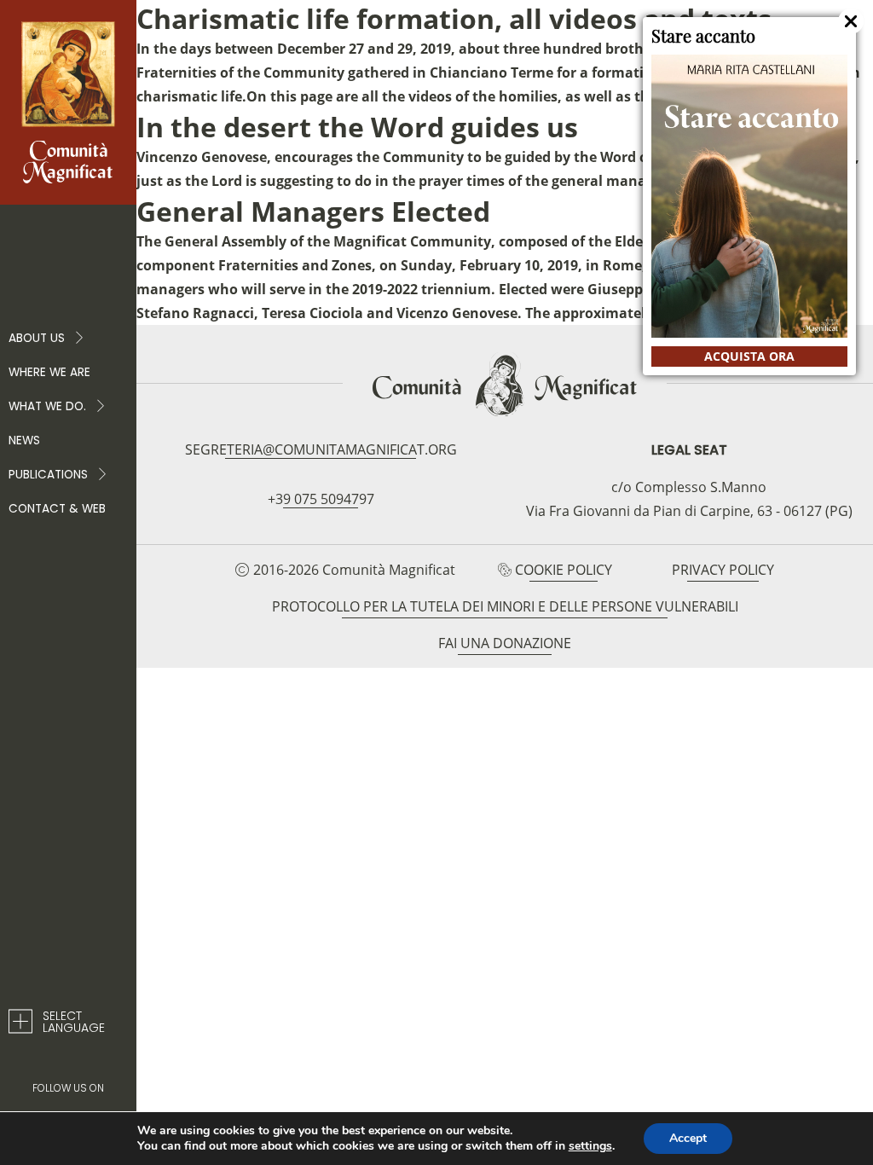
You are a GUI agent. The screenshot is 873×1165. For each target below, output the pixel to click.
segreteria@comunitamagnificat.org (321, 449)
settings (590, 1146)
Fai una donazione (504, 643)
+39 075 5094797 (321, 499)
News (24, 440)
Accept (688, 1138)
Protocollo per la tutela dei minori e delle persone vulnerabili (505, 606)
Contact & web (57, 509)
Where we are (49, 372)
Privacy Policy (723, 569)
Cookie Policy (563, 569)
